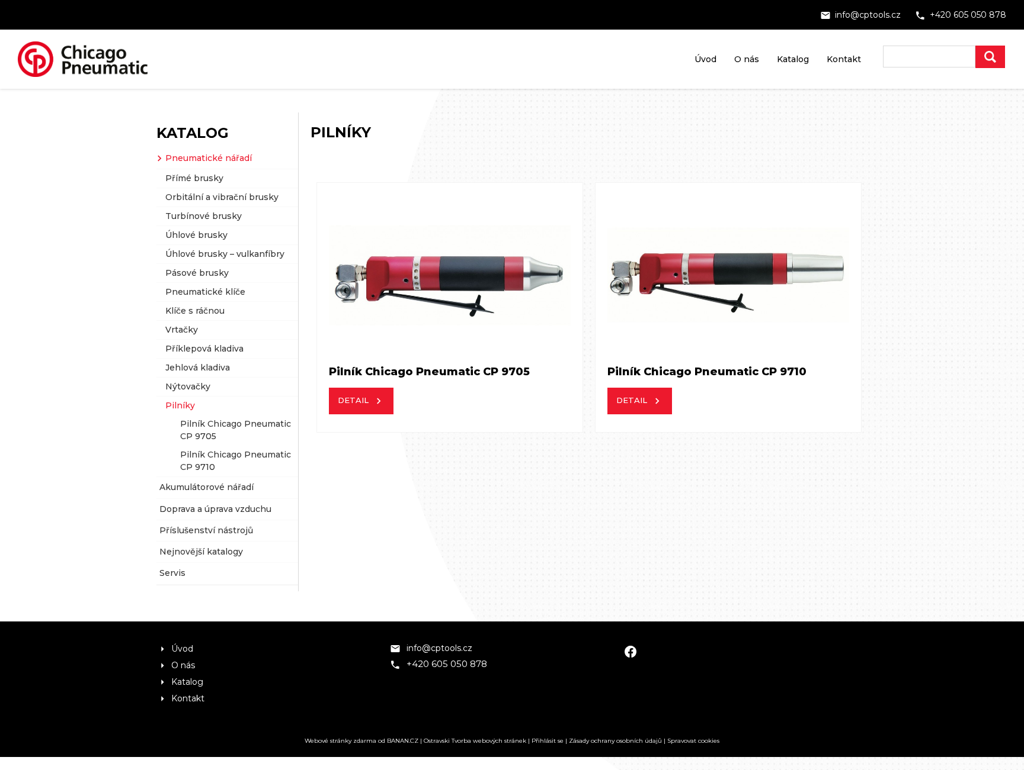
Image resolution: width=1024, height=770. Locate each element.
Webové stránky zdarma (340, 741)
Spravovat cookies (693, 741)
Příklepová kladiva (204, 348)
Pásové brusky (197, 273)
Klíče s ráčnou (195, 310)
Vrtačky (181, 329)
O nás (746, 59)
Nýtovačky (187, 386)
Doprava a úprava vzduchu (215, 509)
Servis (172, 573)
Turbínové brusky (203, 216)
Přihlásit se (548, 741)
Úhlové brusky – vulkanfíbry (224, 254)
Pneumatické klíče (205, 291)
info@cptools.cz (868, 14)
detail (353, 400)
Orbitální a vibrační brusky (222, 197)
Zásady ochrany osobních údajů (615, 741)
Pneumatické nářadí (208, 158)
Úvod (705, 59)
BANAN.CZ (402, 741)
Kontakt (844, 59)
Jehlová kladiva (197, 367)
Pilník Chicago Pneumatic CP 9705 (235, 430)
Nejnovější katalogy (201, 551)
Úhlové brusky (196, 235)
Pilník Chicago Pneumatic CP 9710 (235, 460)
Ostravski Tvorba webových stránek (475, 741)
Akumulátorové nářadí (206, 487)
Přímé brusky (194, 178)
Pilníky (180, 405)
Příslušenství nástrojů (206, 530)
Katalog (793, 59)
